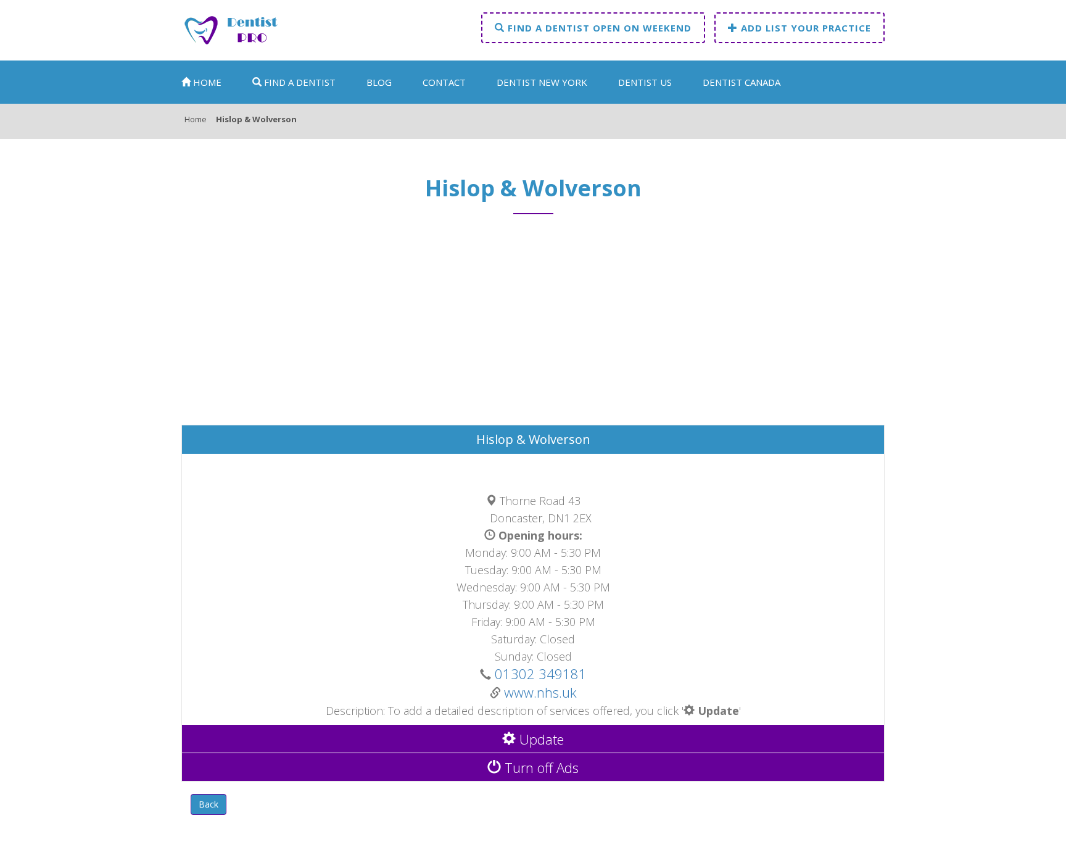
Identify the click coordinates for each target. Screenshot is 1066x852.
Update (540, 739)
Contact (444, 82)
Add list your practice (804, 28)
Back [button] (208, 804)
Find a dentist (299, 82)
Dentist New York (542, 82)
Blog (379, 82)
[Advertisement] (533, 325)
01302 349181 (539, 673)
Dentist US (645, 82)
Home (206, 82)
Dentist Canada (741, 82)
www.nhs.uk (540, 692)
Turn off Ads (540, 767)
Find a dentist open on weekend (598, 28)
